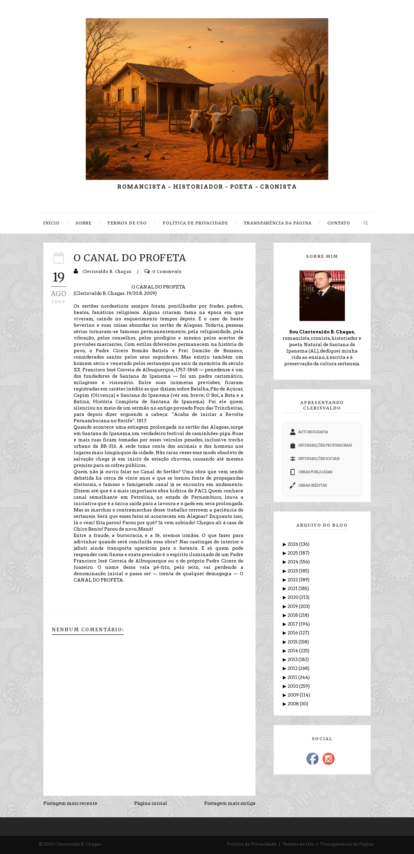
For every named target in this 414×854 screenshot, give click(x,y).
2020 (293, 597)
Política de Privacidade (252, 844)
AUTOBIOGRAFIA (313, 432)
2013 (293, 659)
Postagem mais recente (70, 803)
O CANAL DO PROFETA (130, 258)
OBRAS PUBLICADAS (315, 472)
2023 (293, 571)
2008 (294, 704)
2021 (293, 588)
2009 (294, 695)
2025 (293, 553)
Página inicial (150, 803)
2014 (293, 650)
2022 (293, 579)
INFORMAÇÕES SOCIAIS (318, 459)
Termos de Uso (298, 844)
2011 (293, 677)
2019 (293, 606)
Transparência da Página (347, 844)
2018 (293, 615)
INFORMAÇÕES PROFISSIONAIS (325, 445)
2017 (293, 624)
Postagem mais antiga (229, 803)
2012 (293, 668)
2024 (293, 562)
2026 (293, 544)
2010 (293, 686)
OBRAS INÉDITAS (312, 485)
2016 (293, 633)
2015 (293, 642)
